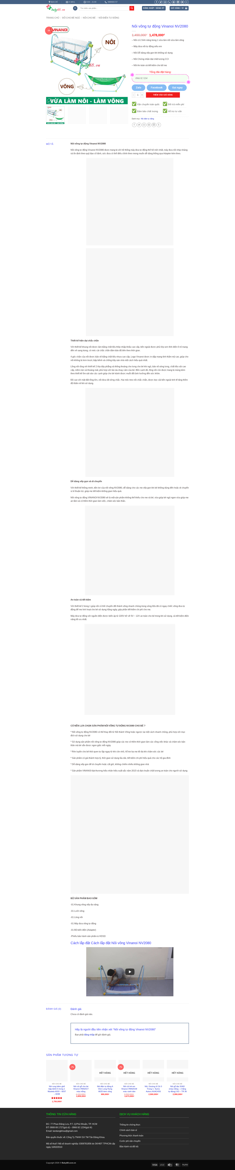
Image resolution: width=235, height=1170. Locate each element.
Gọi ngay (177, 87)
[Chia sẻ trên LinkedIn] (154, 125)
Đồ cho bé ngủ (71, 18)
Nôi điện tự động (109, 18)
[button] (75, 8)
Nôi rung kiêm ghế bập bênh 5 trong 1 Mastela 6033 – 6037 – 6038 (57, 1090)
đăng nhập (89, 1035)
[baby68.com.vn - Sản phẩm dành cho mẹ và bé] (57, 8)
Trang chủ (52, 18)
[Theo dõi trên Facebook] (156, 2)
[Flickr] (187, 2)
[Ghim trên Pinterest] (149, 125)
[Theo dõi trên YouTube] (182, 2)
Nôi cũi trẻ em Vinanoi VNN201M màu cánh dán (129, 1088)
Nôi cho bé (89, 18)
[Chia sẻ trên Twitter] (139, 125)
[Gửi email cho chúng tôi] (165, 2)
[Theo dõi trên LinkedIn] (178, 2)
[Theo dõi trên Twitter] (161, 2)
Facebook (157, 87)
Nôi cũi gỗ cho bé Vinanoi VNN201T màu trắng (81, 1088)
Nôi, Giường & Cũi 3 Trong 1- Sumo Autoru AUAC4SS (153, 1088)
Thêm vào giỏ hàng (163, 95)
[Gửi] (131, 8)
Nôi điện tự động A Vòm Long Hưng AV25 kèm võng (105, 1088)
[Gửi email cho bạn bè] (144, 125)
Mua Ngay (57, 1062)
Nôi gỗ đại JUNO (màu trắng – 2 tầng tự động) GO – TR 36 (177, 1088)
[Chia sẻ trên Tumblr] (159, 125)
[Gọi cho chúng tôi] (169, 2)
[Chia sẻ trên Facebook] (134, 125)
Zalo (138, 87)
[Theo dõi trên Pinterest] (174, 2)
